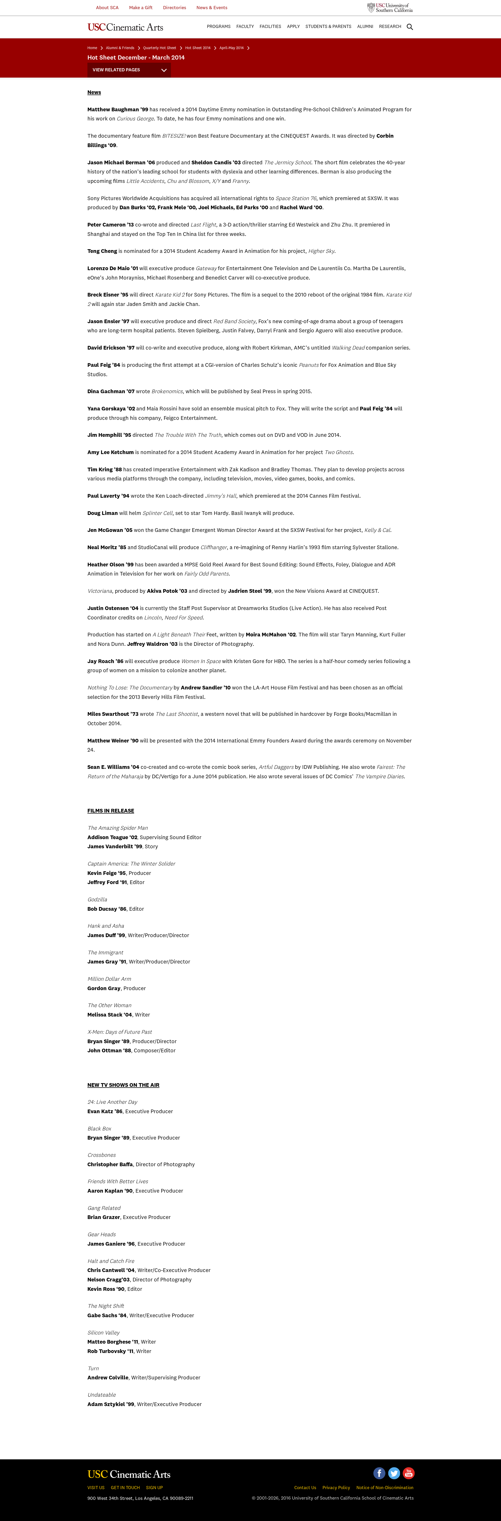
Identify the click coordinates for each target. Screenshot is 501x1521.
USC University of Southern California (390, 7)
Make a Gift (141, 7)
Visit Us (96, 1488)
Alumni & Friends (120, 48)
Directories (174, 7)
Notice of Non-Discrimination (385, 1488)
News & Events (211, 7)
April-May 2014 (231, 48)
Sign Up (154, 1488)
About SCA (103, 7)
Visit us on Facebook (379, 1473)
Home (92, 48)
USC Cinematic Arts (129, 1473)
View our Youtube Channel (409, 1473)
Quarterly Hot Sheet (159, 48)
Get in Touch (125, 1488)
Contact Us (305, 1488)
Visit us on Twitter (394, 1473)
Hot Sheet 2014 (198, 48)
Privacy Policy (336, 1488)
